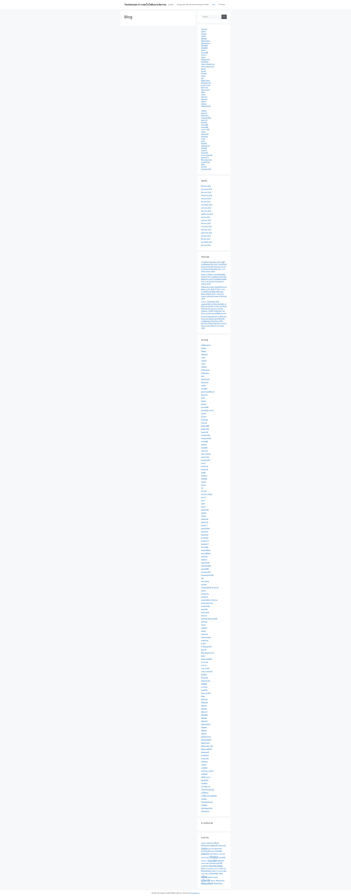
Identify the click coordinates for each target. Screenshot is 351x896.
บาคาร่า (204, 55)
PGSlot (203, 516)
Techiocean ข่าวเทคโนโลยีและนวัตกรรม (145, 4)
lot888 (203, 472)
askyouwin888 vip (207, 392)
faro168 (204, 167)
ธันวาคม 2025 (206, 211)
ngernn (203, 482)
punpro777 (205, 157)
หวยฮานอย (205, 758)
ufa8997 (204, 628)
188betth (204, 354)
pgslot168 (204, 519)
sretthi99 (204, 597)
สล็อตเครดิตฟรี (206, 740)
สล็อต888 (204, 45)
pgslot (203, 50)
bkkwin (203, 404)
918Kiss (204, 367)
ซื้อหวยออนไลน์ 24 (207, 653)
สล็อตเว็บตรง (205, 41)
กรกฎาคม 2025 (206, 226)
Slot (202, 578)
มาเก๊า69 (204, 687)
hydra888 (204, 441)
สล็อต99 (204, 727)
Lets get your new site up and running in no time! (192, 4)
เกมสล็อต (204, 768)
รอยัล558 (204, 690)
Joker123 (204, 451)
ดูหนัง (203, 141)
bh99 (203, 398)
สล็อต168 (204, 699)
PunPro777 (205, 541)
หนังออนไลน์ (205, 146)
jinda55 (203, 34)
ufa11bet (204, 622)
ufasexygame (206, 637)
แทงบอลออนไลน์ (206, 808)
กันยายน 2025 (206, 220)
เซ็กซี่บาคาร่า (205, 777)
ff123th (203, 417)
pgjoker (203, 513)
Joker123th (205, 457)
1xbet (203, 357)
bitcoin (203, 401)
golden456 (205, 429)
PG (202, 488)
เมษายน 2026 (206, 198)
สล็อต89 (204, 718)
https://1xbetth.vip (207, 64)
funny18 (204, 423)
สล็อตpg (204, 730)
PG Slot (204, 491)
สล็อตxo (204, 104)
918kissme (205, 373)
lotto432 (204, 476)
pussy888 (204, 52)
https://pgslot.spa (207, 66)
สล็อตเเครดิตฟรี (206, 749)
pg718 (203, 497)
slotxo (203, 57)
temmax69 (205, 612)
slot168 (203, 584)
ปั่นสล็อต (204, 674)
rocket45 (204, 556)
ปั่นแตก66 (204, 153)
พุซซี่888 (204, 684)
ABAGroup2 (205, 379)
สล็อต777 (204, 712)
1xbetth (204, 361)
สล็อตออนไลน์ (206, 106)
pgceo (203, 507)
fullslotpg (204, 136)
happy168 (204, 432)
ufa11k (203, 625)
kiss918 (204, 73)
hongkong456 (206, 169)
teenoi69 (204, 609)
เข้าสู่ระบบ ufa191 (207, 771)
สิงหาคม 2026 (206, 186)
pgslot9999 (205, 528)
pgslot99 (222, 857)
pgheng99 (205, 134)
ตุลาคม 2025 (205, 217)
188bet (203, 351)
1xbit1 (203, 364)
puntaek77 (205, 544)
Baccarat (204, 395)
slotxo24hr (205, 594)
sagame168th (206, 118)
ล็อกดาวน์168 (205, 693)
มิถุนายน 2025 (206, 229)
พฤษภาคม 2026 (206, 195)
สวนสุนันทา (205, 755)
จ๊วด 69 (203, 650)
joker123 (204, 29)
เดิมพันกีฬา (205, 780)
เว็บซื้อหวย (204, 793)
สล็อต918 (204, 721)
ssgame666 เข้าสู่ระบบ (209, 600)
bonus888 (204, 407)
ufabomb (204, 634)
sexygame (205, 866)
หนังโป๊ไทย (204, 62)
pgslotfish (204, 532)
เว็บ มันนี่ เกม (205, 786)
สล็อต (203, 92)
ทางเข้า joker (205, 85)
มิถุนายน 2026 (206, 192)
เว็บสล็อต (204, 805)
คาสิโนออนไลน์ (206, 647)
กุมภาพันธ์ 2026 (206, 205)
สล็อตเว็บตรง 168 (207, 746)
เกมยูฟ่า (203, 765)
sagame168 (205, 563)
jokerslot (204, 99)
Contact (170, 4)
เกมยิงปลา (204, 762)
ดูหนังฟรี (204, 122)
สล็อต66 (204, 38)
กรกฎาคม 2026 (206, 189)
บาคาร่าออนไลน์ (206, 155)
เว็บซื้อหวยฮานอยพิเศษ (209, 796)
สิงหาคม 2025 (206, 223)
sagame (204, 559)
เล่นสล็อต (204, 783)
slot (202, 78)
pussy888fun (206, 550)
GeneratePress (194, 893)
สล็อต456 (204, 702)
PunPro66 (204, 538)
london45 (204, 469)
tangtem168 (205, 606)
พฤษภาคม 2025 (206, 233)
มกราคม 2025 (206, 245)
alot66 (203, 385)
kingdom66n (205, 460)
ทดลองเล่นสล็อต (206, 659)
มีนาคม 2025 (205, 239)
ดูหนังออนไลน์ (206, 83)
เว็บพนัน (204, 799)
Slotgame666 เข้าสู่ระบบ (210, 587)
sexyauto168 (205, 572)
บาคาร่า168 (205, 129)
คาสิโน (203, 643)
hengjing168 (205, 435)
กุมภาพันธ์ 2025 (206, 242)
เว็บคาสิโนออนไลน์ (207, 790)
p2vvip (203, 485)
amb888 (204, 389)
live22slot (204, 466)
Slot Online (205, 581)
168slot (203, 348)
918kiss (204, 111)
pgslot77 (204, 150)
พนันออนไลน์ (205, 681)
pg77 (203, 500)
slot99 (203, 36)
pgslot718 (204, 522)
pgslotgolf (204, 535)
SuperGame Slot (207, 603)
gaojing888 (205, 426)
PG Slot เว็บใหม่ (206, 494)
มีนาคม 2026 (205, 201)
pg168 (203, 31)
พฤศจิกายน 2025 (207, 214)
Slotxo (203, 591)
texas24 (204, 615)
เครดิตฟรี (204, 774)
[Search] (224, 17)
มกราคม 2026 (206, 208)
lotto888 (204, 479)
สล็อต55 (204, 706)
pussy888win (206, 553)
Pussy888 (204, 547)
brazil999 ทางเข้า (207, 410)
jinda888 (204, 448)
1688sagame (206, 345)
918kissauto (205, 370)
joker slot (204, 87)
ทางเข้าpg (204, 662)
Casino (203, 413)
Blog (213, 4)
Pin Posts (222, 4)
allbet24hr (205, 382)
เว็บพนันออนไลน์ (207, 802)
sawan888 (205, 569)
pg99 (203, 504)
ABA (202, 376)
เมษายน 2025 (206, 236)
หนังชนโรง (204, 115)
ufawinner (204, 640)
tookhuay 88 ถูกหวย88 (209, 619)
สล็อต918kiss (205, 724)
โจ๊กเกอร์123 (205, 90)
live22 (203, 139)
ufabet (203, 631)
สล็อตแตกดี (205, 752)
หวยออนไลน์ (205, 162)
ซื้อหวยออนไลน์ (206, 160)
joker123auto (206, 454)
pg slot (203, 71)
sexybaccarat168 (207, 575)
